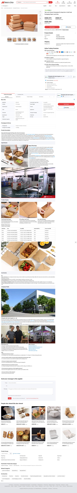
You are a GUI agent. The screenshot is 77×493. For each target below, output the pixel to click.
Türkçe (60, 486)
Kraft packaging (33, 147)
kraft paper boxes (36, 137)
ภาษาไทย (56, 486)
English (12, 486)
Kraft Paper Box (22, 455)
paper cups (32, 320)
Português (19, 486)
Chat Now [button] (69, 27)
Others (58, 459)
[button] (52, 97)
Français (23, 486)
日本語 (51, 486)
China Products (16, 484)
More (2, 480)
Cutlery (58, 457)
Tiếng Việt (64, 486)
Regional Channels (52, 484)
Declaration (50, 488)
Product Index (58, 484)
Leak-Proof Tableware (6, 470)
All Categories (5, 5)
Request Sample (65, 29)
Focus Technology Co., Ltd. (31, 488)
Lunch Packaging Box (6, 478)
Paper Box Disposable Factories (35, 476)
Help (56, 5)
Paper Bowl (59, 455)
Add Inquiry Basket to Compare (22, 44)
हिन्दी (53, 486)
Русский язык (28, 486)
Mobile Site (63, 484)
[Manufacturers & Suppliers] (7, 2)
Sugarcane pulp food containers (34, 348)
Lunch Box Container (61, 476)
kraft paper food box (48, 135)
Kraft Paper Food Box (31, 134)
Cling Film (40, 455)
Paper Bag (3, 455)
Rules (75, 5)
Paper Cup (3, 457)
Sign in (75, 3)
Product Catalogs (17, 453)
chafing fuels (17, 321)
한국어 (48, 486)
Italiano (33, 486)
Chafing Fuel (40, 459)
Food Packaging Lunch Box (17, 478)
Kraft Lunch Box (49, 148)
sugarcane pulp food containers (9, 321)
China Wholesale (33, 484)
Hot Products (11, 484)
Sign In (46, 89)
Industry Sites (46, 484)
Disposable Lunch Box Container (49, 476)
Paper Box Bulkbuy (27, 478)
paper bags (35, 350)
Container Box (4, 476)
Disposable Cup (14, 470)
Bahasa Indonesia (69, 486)
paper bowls (49, 320)
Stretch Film (40, 457)
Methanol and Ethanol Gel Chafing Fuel (35, 347)
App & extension (62, 5)
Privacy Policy (55, 488)
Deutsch (36, 486)
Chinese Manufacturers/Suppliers (25, 484)
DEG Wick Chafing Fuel (32, 345)
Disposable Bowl (23, 470)
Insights (67, 484)
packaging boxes (38, 155)
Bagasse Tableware (23, 459)
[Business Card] (74, 99)
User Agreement (44, 488)
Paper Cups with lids (32, 349)
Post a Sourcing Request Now (32, 398)
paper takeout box (49, 136)
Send (10, 398)
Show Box (11, 476)
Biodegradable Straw (23, 457)
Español (15, 486)
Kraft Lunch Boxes (35, 153)
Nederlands (40, 486)
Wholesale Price (40, 484)
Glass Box (17, 476)
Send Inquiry (52, 27)
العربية (44, 486)
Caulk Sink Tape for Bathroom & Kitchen (8, 459)
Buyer (50, 5)
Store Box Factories (24, 476)
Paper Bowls (31, 350)
